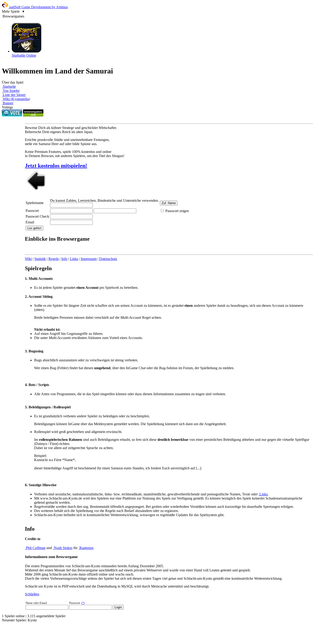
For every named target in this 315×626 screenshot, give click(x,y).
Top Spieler (11, 91)
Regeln (53, 259)
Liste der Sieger (14, 95)
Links (74, 259)
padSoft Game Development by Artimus (38, 7)
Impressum (89, 259)
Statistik (40, 259)
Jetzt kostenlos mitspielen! (56, 166)
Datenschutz (108, 259)
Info (64, 259)
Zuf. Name (169, 203)
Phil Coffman (35, 548)
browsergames (33, 111)
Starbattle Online (24, 55)
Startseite (9, 86)
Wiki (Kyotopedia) (16, 99)
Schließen (32, 594)
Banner (7, 103)
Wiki (28, 259)
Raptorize (85, 548)
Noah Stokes (62, 548)
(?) (83, 603)
